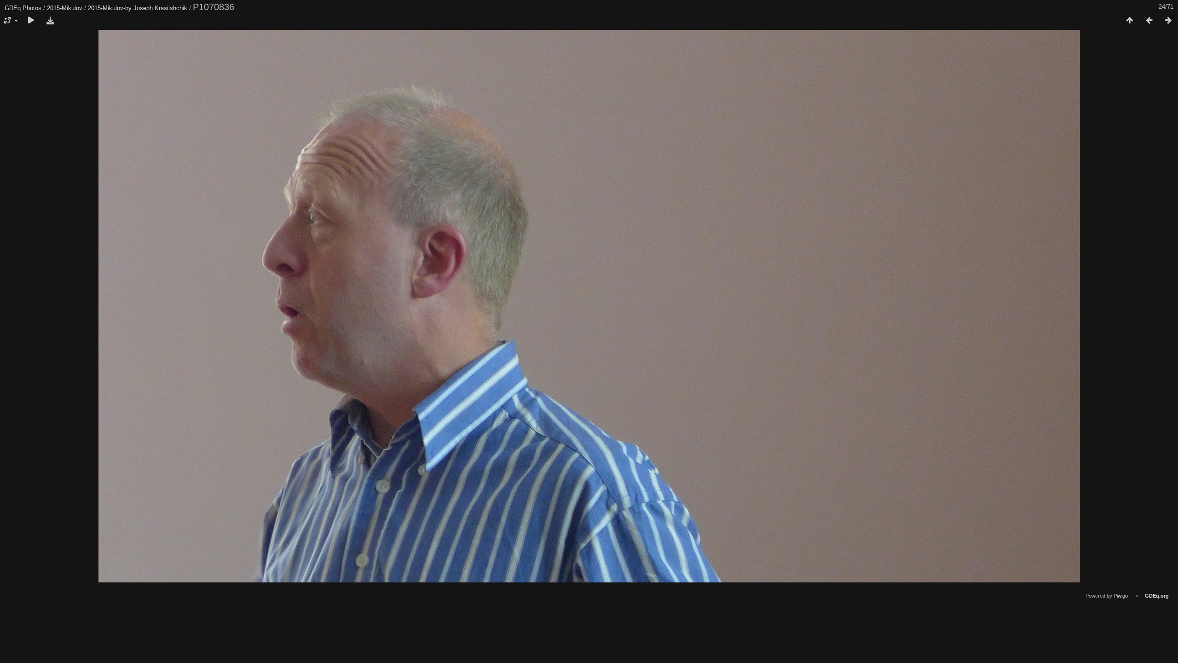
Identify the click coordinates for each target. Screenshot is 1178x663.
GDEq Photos (23, 8)
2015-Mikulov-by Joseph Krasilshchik (137, 8)
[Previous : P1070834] (1149, 20)
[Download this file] (50, 20)
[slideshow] (30, 20)
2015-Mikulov (64, 8)
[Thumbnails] (1129, 20)
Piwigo (1121, 596)
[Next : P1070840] (1168, 20)
